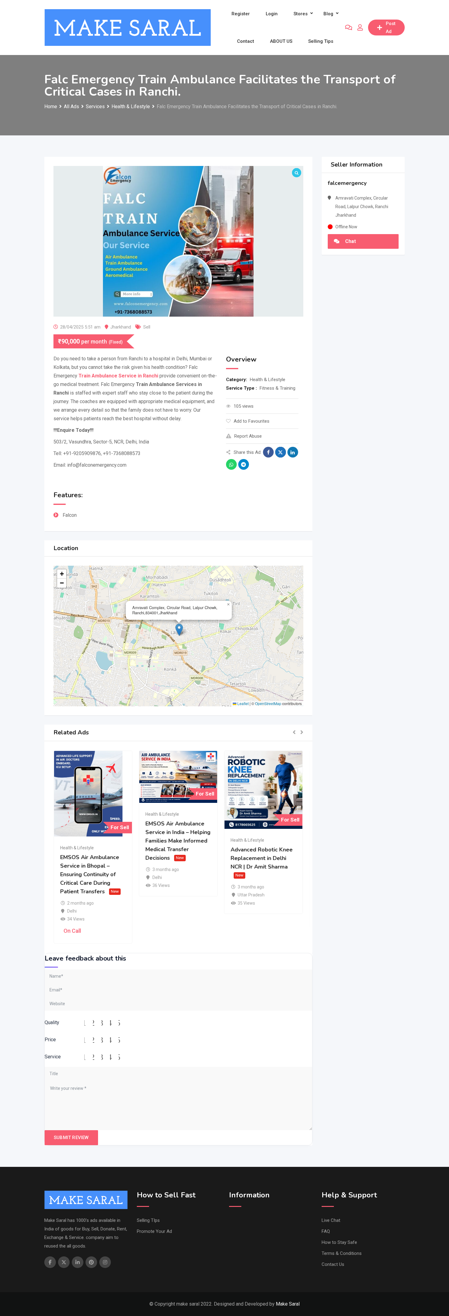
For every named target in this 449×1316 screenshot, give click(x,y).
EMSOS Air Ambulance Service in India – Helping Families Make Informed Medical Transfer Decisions (177, 841)
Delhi (72, 911)
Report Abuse (248, 436)
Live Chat (331, 1220)
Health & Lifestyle (267, 379)
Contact (245, 41)
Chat (350, 241)
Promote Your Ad (154, 1231)
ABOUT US (281, 41)
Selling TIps (148, 1220)
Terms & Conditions (342, 1253)
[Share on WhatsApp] (231, 464)
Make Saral (288, 1304)
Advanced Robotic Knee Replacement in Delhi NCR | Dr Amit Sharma (262, 858)
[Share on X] (280, 452)
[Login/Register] (360, 27)
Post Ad (391, 27)
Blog (328, 14)
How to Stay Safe (339, 1242)
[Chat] (348, 27)
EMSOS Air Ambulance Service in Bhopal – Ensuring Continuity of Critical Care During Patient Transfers (89, 874)
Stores (301, 14)
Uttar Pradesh (251, 894)
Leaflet (242, 703)
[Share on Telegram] (243, 464)
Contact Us (333, 1264)
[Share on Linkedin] (292, 452)
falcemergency (347, 183)
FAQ (326, 1231)
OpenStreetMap (268, 703)
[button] (179, 629)
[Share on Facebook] (268, 452)
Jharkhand (120, 327)
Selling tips (320, 41)
